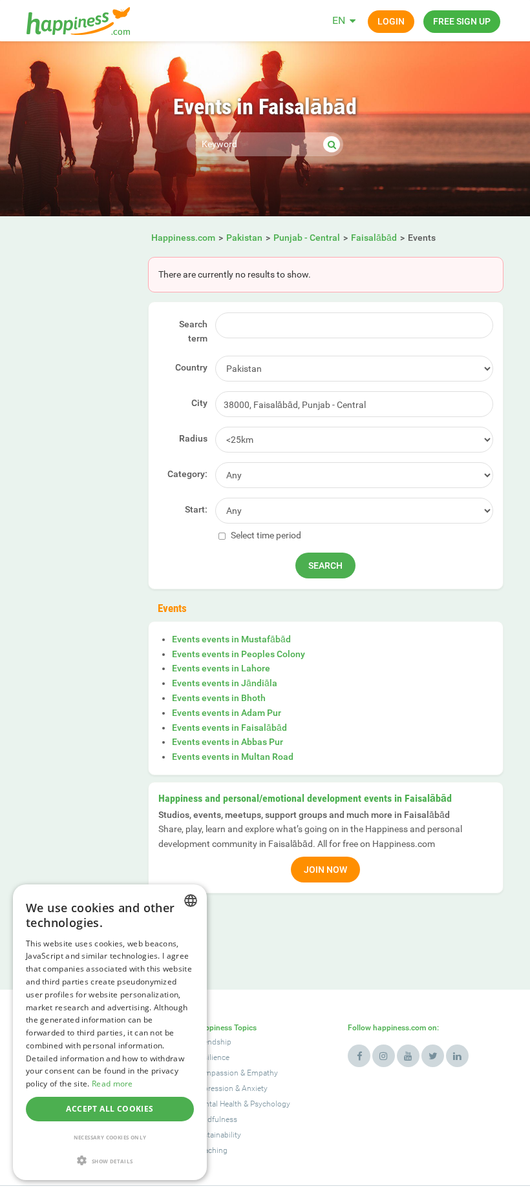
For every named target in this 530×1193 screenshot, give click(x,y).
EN (338, 20)
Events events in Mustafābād (231, 639)
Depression (214, 1088)
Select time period (265, 535)
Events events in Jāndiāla (224, 683)
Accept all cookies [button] (109, 1108)
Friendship (213, 1041)
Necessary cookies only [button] (110, 1137)
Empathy (262, 1072)
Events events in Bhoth (219, 698)
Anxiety (255, 1088)
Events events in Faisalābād (229, 727)
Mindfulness (216, 1119)
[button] (110, 1160)
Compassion (216, 1072)
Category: (187, 474)
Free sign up (462, 21)
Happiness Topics (226, 1027)
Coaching (211, 1150)
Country (191, 367)
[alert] (110, 1032)
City (199, 403)
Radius (193, 438)
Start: (196, 509)
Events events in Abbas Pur (227, 742)
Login (391, 21)
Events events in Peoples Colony (238, 654)
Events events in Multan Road (232, 756)
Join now (325, 869)
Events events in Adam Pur (226, 713)
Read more (112, 1083)
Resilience (212, 1057)
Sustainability (218, 1134)
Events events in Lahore (221, 668)
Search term (193, 331)
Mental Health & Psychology (242, 1103)
